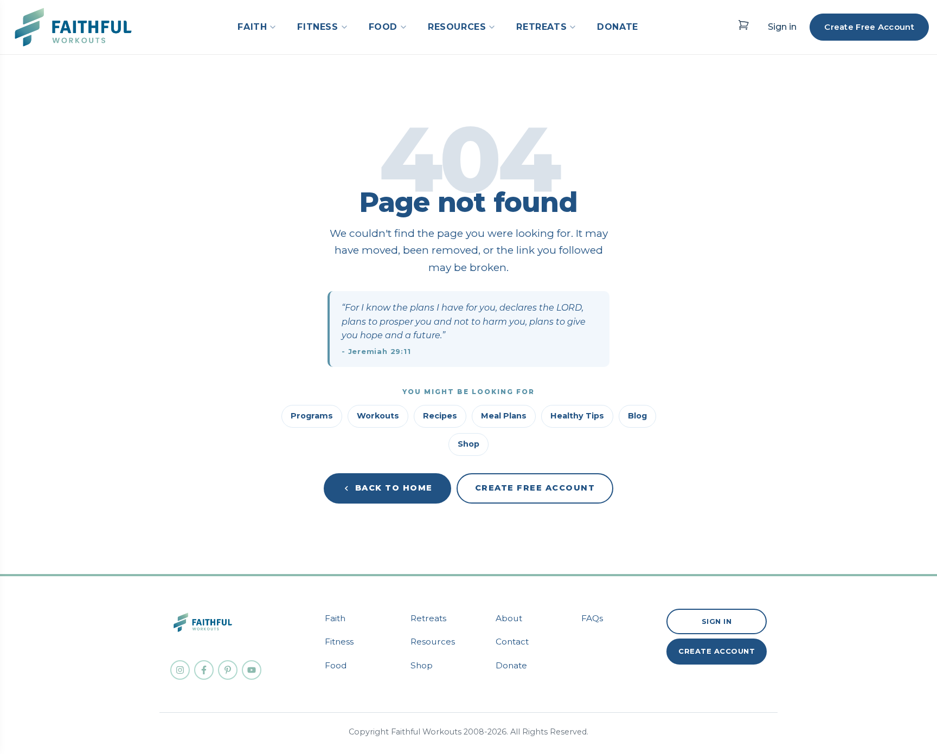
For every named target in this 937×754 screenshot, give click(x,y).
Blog (637, 416)
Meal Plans (504, 416)
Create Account (716, 651)
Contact (512, 641)
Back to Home (394, 488)
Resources (432, 641)
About (509, 618)
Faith (335, 618)
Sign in (782, 27)
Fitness (339, 641)
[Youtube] (251, 670)
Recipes (440, 416)
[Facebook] (204, 670)
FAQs (592, 618)
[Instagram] (180, 670)
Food (336, 665)
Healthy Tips (577, 416)
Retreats (428, 618)
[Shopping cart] (743, 25)
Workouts (378, 416)
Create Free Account (869, 27)
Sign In (717, 621)
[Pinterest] (228, 670)
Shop (468, 444)
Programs (312, 416)
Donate (511, 665)
